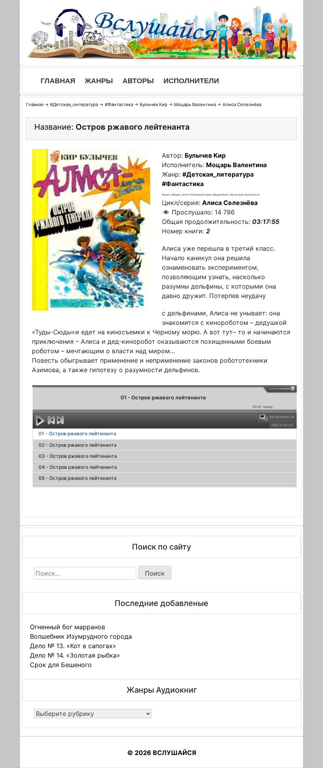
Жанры (99, 81)
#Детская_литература (74, 104)
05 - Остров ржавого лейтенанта (78, 478)
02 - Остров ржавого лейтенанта (78, 445)
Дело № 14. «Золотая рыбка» (75, 655)
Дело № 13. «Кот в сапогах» (73, 646)
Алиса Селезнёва (242, 104)
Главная (58, 81)
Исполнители (191, 81)
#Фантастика (119, 104)
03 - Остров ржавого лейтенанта (78, 456)
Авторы (138, 81)
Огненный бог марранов (67, 627)
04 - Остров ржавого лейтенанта (78, 467)
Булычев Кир (153, 104)
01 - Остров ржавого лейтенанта (77, 433)
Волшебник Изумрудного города (81, 636)
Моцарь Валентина (195, 104)
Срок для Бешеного (61, 665)
